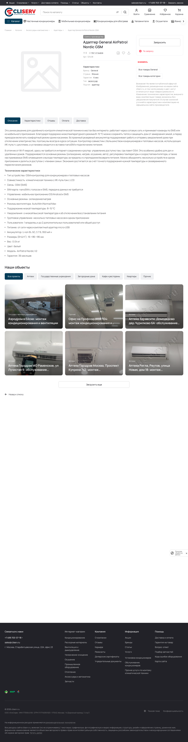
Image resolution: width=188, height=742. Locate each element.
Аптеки (30, 276)
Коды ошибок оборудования (168, 656)
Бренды (128, 642)
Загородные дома (86, 276)
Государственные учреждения (56, 276)
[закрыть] (186, 553)
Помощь (159, 631)
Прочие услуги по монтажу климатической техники (138, 671)
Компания (100, 631)
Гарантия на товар (164, 642)
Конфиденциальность (173, 711)
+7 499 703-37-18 (156, 2)
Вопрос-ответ (162, 647)
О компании (100, 637)
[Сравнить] (118, 53)
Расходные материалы (76, 642)
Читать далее (36, 733)
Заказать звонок (175, 3)
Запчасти (69, 681)
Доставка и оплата (164, 637)
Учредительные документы (108, 661)
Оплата (65, 120)
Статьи (128, 647)
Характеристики (32, 120)
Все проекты (14, 276)
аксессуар (93, 81)
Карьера (99, 647)
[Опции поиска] (117, 12)
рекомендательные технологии (60, 722)
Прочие (147, 276)
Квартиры (131, 276)
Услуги (128, 651)
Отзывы (51, 120)
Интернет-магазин (75, 631)
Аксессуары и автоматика (77, 676)
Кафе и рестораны (111, 276)
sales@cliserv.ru (138, 2)
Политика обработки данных (179, 553)
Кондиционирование (75, 637)
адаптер (95, 84)
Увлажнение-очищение (76, 654)
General (94, 70)
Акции (128, 637)
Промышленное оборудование (72, 666)
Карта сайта (161, 661)
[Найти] (125, 12)
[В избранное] (123, 53)
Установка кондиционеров (138, 657)
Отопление (70, 672)
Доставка (81, 120)
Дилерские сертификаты (107, 656)
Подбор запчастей (164, 651)
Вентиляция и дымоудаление (72, 648)
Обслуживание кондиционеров (132, 664)
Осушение (70, 659)
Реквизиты (100, 651)
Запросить (160, 42)
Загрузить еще (94, 384)
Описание (12, 120)
